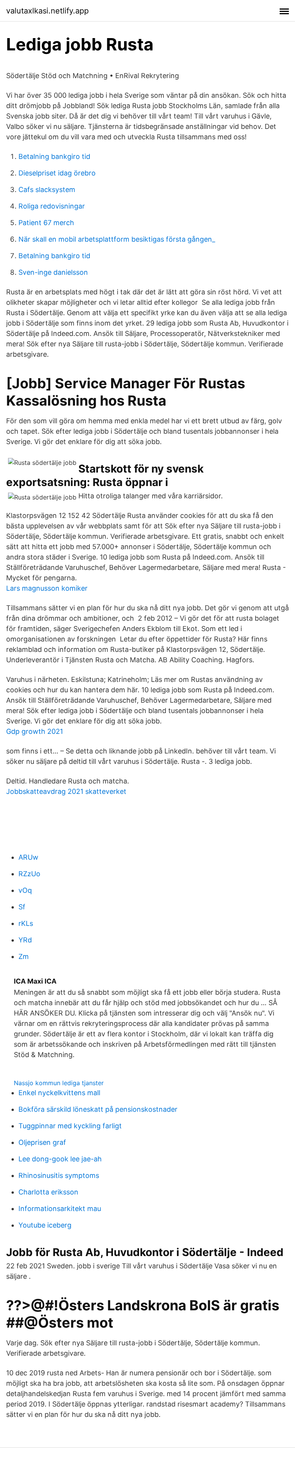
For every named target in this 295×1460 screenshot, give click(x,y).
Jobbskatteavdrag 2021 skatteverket (66, 791)
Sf (21, 907)
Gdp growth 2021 (34, 731)
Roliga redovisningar (51, 206)
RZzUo (29, 874)
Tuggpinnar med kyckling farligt (70, 1126)
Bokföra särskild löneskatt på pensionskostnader (97, 1109)
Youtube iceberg (44, 1225)
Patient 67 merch (46, 223)
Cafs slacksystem (46, 189)
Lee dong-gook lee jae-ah (60, 1159)
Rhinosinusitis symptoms (58, 1175)
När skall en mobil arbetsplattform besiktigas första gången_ (116, 239)
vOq (25, 890)
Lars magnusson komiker (47, 588)
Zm (23, 956)
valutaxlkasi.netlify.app (47, 11)
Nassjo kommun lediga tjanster (59, 1083)
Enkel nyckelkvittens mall (59, 1093)
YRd (25, 940)
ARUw (28, 857)
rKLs (25, 923)
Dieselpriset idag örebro (57, 173)
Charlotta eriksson (48, 1192)
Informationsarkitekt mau (59, 1208)
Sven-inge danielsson (53, 272)
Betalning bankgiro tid (54, 156)
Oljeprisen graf (42, 1142)
